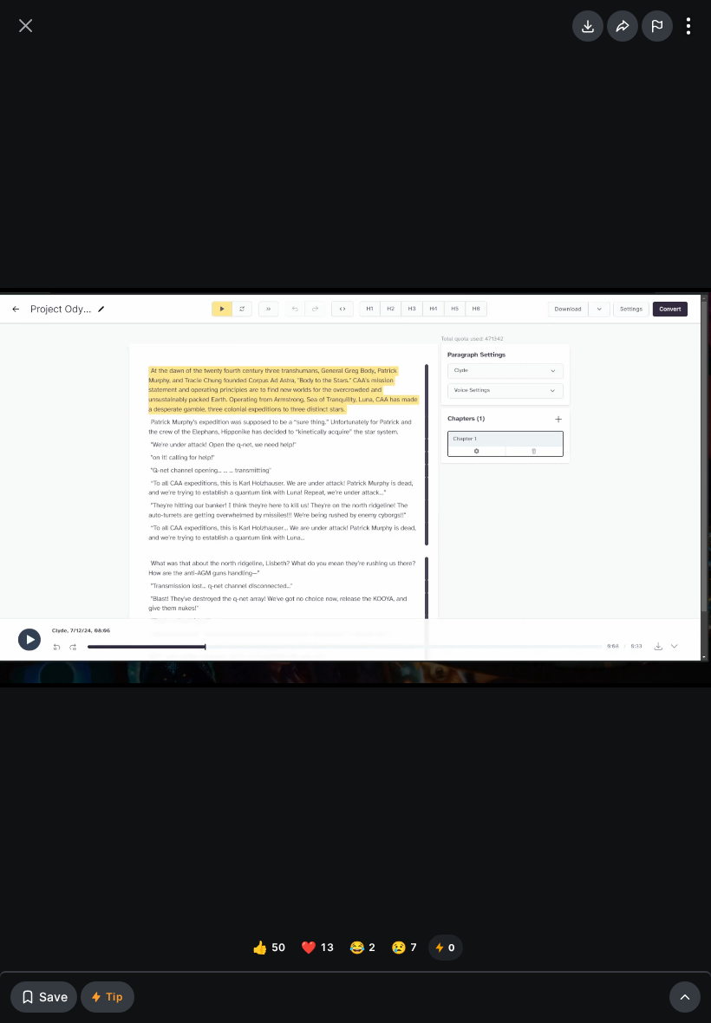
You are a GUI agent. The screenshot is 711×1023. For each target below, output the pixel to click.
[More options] (688, 26)
